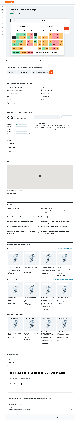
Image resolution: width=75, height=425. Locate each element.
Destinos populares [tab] (25, 378)
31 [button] (57, 48)
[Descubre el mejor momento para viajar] (2, 23)
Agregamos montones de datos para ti (18, 407)
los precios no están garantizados (40, 400)
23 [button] (21, 44)
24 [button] (24, 44)
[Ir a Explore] (2, 17)
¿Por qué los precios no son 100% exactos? (20, 409)
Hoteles (18, 417)
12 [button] (31, 37)
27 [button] (35, 44)
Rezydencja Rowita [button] (28, 266)
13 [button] (35, 37)
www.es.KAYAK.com (11, 417)
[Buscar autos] (2, 12)
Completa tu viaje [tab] (14, 378)
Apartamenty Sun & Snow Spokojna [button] (63, 266)
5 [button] (31, 34)
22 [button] (17, 44)
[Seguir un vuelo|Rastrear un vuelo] (2, 20)
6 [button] (43, 37)
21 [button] (14, 44)
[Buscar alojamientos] (2, 9)
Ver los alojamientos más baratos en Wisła (62, 279)
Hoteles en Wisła (14, 387)
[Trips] (2, 27)
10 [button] (24, 37)
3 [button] (24, 34)
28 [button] (14, 48)
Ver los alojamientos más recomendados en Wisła (61, 314)
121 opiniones (22, 13)
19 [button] (31, 41)
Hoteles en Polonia (35, 417)
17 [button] (24, 41)
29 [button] (17, 48)
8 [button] (17, 37)
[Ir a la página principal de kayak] (9, 2)
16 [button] (21, 41)
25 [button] (28, 44)
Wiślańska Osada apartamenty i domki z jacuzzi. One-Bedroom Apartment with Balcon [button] (48, 299)
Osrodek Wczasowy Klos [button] (46, 266)
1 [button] (17, 34)
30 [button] (21, 48)
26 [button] (31, 44)
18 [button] (28, 41)
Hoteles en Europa (25, 417)
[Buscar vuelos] (2, 6)
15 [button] (17, 41)
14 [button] (14, 41)
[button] (2, 2)
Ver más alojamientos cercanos (65, 248)
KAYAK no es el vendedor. (15, 404)
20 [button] (35, 41)
